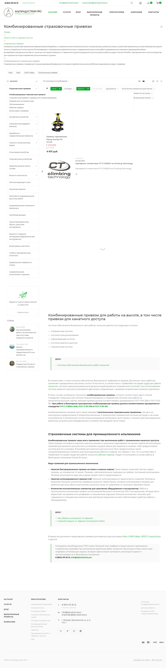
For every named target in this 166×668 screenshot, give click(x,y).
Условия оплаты (37, 608)
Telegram (67, 631)
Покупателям (38, 599)
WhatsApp (80, 631)
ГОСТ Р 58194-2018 (68, 406)
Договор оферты (148, 608)
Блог (6, 609)
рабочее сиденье (106, 455)
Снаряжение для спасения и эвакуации (121, 49)
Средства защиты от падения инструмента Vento (81, 521)
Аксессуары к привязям (115, 64)
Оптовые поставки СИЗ (40, 621)
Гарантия (35, 630)
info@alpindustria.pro (69, 3)
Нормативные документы (41, 604)
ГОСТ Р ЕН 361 (101, 406)
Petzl (125, 536)
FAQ (32, 639)
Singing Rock (154, 536)
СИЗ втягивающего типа (42, 49)
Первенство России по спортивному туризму (25, 365)
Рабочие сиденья (98, 64)
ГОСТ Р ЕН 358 (85, 406)
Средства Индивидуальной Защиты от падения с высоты (101, 250)
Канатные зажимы (60, 49)
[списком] (157, 81)
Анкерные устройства (13, 47)
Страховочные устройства (137, 47)
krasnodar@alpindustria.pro (95, 3)
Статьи (10, 321)
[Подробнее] (76, 174)
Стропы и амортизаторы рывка (94, 47)
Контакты (63, 599)
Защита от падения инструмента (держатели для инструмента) (80, 52)
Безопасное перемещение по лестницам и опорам (98, 283)
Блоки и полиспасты (24, 49)
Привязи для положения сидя (63, 64)
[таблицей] (161, 81)
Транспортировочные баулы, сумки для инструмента (32, 52)
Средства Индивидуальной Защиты (91, 299)
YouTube (74, 631)
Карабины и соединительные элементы (65, 47)
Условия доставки (38, 611)
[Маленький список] (139, 81)
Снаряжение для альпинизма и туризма (39, 55)
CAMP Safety (134, 536)
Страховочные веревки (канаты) (35, 47)
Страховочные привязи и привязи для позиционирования (27, 64)
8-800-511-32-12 (11, 3)
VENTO (144, 536)
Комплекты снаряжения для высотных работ (86, 49)
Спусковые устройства (116, 47)
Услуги (8, 604)
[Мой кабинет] (140, 3)
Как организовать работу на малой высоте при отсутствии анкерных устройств (26, 334)
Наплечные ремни (83, 64)
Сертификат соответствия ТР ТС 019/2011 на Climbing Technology (104, 163)
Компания (9, 622)
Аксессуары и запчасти (115, 52)
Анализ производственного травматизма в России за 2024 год (25, 351)
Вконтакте (61, 631)
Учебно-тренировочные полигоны (139, 52)
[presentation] (42, 171)
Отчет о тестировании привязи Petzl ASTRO (95, 235)
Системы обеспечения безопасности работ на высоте (99, 266)
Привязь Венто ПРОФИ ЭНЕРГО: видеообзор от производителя (104, 219)
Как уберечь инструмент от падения (75, 518)
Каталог (8, 599)
